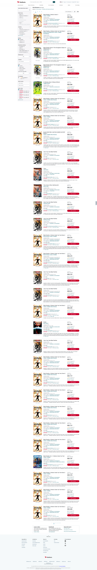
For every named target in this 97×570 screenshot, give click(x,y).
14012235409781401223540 (55, 326)
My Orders (23, 545)
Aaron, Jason (45, 186)
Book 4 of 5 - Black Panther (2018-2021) (52, 54)
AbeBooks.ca (58, 561)
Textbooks (61, 5)
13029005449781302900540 (55, 19)
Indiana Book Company (50, 124)
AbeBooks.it (45, 561)
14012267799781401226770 (55, 86)
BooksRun (47, 107)
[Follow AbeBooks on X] (65, 543)
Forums (44, 545)
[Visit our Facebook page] (65, 541)
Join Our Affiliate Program (36, 542)
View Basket (23, 547)
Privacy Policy (45, 547)
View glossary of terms (68, 529)
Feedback (96, 203)
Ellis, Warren (45, 323)
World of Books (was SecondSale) (51, 23)
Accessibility (45, 552)
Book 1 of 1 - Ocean (49, 327)
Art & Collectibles (51, 5)
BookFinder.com (48, 563)
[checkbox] (18, 14)
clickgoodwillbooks (49, 193)
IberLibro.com (64, 561)
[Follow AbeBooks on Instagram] (65, 546)
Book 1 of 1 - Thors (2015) (50, 174)
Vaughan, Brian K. (46, 83)
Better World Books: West (50, 243)
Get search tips (67, 528)
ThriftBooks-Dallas (49, 177)
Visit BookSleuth (52, 531)
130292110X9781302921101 (55, 53)
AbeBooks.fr (40, 561)
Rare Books (41, 5)
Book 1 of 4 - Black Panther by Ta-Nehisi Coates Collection (55, 461)
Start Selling (77, 5)
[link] (78, 11)
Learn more (20, 35)
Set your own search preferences (70, 531)
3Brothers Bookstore (49, 464)
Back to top (48, 536)
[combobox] (41, 2)
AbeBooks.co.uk (28, 561)
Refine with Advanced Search (48, 9)
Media (44, 542)
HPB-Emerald (48, 515)
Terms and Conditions (62, 566)
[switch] (19, 77)
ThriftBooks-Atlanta (49, 365)
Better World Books (49, 262)
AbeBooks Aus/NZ (51, 561)
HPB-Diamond (48, 481)
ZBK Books (47, 158)
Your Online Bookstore (50, 40)
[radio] (18, 40)
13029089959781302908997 (55, 155)
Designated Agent (45, 550)
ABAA (51, 316)
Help (54, 540)
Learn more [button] (20, 99)
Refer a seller (34, 545)
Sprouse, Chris (46, 50)
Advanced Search (20, 5)
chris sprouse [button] (38, 9)
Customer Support (56, 542)
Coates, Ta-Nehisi (46, 15)
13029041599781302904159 (55, 460)
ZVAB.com (69, 561)
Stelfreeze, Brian (46, 203)
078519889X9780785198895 (55, 173)
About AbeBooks (45, 540)
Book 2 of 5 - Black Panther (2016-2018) (52, 20)
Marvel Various (54, 99)
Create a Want (36, 531)
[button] (34, 12)
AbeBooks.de (35, 561)
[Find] (54, 2)
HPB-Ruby (47, 278)
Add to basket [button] (73, 23)
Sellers (69, 5)
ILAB (53, 316)
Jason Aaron (45, 169)
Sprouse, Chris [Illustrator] (48, 32)
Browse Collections (31, 5)
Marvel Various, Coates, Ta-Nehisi (50, 236)
